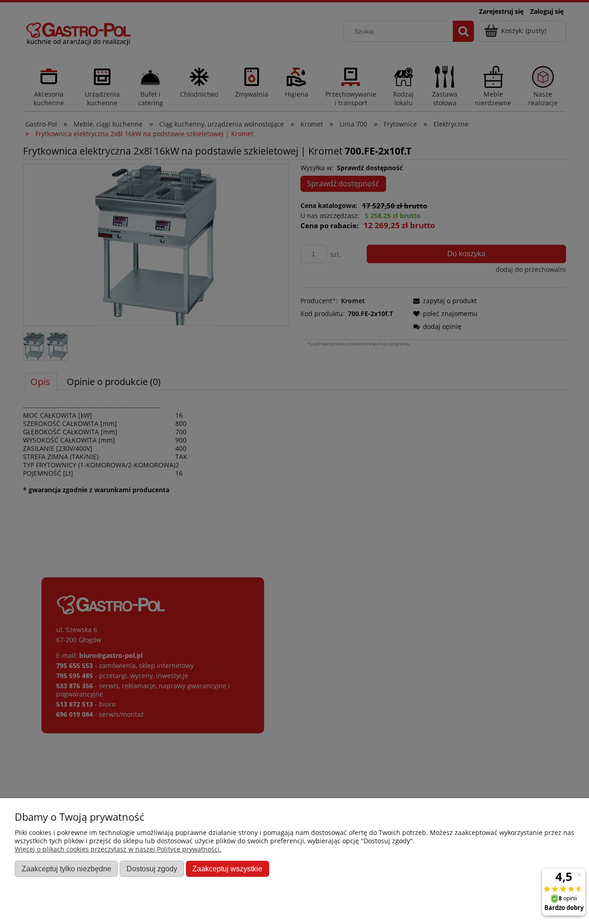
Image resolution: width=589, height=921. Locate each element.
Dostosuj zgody (152, 868)
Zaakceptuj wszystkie (227, 868)
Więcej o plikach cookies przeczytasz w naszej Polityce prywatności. (118, 849)
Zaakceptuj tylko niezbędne (66, 868)
